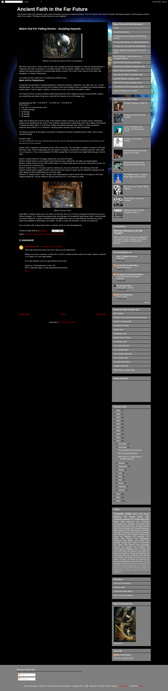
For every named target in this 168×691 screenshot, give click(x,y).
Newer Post (24, 314)
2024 (118, 417)
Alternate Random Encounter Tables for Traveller (135, 152)
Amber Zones (136, 517)
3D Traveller (118, 313)
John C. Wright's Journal (126, 256)
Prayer (132, 559)
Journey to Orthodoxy (122, 583)
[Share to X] (57, 231)
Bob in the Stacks (123, 655)
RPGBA (125, 566)
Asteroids (142, 559)
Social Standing (131, 555)
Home (63, 314)
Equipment (122, 530)
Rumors (130, 557)
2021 (118, 427)
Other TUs (142, 562)
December (123, 444)
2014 (118, 501)
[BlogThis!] (55, 231)
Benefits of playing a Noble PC (136, 103)
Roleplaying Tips (120, 334)
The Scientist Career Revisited (130, 450)
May (120, 476)
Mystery (133, 551)
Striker (116, 539)
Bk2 (147, 555)
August (121, 470)
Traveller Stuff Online (122, 362)
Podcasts (117, 564)
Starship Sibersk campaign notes (126, 79)
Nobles (130, 541)
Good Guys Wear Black (123, 591)
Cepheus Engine (44, 234)
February (122, 487)
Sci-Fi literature (124, 532)
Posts (22, 675)
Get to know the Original (123, 595)
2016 (118, 494)
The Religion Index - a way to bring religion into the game (135, 176)
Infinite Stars (118, 330)
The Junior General (121, 346)
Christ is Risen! (121, 297)
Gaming (117, 526)
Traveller (62, 234)
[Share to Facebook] (60, 231)
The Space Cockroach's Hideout (129, 274)
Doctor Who (128, 568)
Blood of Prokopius (124, 295)
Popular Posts (118, 570)
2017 (118, 441)
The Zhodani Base (124, 286)
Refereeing (54, 234)
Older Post (101, 314)
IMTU (135, 514)
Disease (117, 562)
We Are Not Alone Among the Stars (127, 62)
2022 (118, 424)
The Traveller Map (121, 350)
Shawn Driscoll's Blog (122, 338)
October (122, 463)
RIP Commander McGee (127, 453)
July (120, 473)
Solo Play (137, 570)
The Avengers (142, 566)
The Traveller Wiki (121, 358)
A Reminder (120, 258)
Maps (124, 559)
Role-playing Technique (140, 530)
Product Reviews (124, 528)
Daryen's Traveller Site (122, 321)
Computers (120, 557)
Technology (118, 549)
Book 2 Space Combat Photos (125, 70)
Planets (129, 539)
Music (145, 568)
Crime (116, 536)
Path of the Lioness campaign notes (128, 83)
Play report (143, 551)
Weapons (130, 549)
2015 (118, 497)
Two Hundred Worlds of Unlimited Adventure (131, 42)
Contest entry (141, 557)
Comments (24, 679)
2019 (118, 434)
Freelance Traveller (121, 325)
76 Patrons (142, 549)
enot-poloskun (124, 686)
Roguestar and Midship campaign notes (129, 66)
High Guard (145, 563)
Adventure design (31, 234)
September (123, 466)
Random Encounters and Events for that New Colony (134, 164)
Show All (146, 302)
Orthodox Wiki (119, 587)
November (123, 447)
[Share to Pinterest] (62, 231)
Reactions (142, 553)
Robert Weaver (30, 246)
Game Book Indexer (121, 32)
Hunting (142, 547)
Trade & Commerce (140, 543)
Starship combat (120, 543)
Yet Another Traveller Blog (127, 265)
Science (132, 545)
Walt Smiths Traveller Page (124, 370)
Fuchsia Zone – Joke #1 (125, 288)
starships (140, 536)
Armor (116, 553)
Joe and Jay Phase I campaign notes (128, 75)
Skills (116, 522)
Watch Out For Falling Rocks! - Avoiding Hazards (130, 458)
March (121, 483)
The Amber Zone (120, 342)
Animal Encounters (141, 532)
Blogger (141, 686)
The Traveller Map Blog (123, 354)
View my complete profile (123, 658)
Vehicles (128, 536)
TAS (141, 555)
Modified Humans (129, 562)
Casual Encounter (142, 528)
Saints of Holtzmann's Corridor (125, 91)
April (120, 480)
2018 (118, 437)
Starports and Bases (123, 267)
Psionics (124, 551)
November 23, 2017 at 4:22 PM (51, 246)
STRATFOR (118, 555)
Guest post (136, 563)
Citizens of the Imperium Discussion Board (130, 317)
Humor (116, 551)
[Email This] (53, 231)
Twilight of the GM (121, 366)
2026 (118, 411)
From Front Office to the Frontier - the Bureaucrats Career (134, 129)
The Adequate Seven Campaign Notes (129, 87)
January (122, 490)
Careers (129, 547)
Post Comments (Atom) (67, 322)
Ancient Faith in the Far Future (52, 9)
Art (114, 568)
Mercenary (122, 534)
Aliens (120, 545)
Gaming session (142, 526)
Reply (27, 271)
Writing (128, 526)
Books (142, 541)
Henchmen (137, 568)
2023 (118, 421)
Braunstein (127, 563)
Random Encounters (136, 524)
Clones (120, 568)
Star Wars (133, 566)
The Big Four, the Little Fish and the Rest (130, 46)
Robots (128, 570)
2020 (118, 431)
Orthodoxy (130, 522)
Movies (118, 566)
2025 (118, 414)
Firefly (116, 559)
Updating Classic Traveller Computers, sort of (134, 211)
